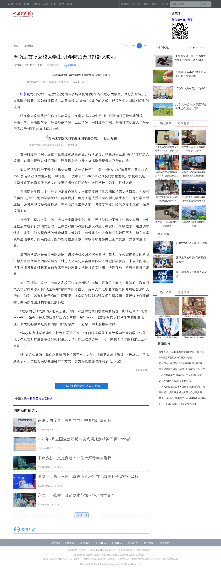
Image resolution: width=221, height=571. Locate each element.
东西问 (36, 4)
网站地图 (165, 542)
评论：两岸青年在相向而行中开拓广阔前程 (74, 420)
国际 (45, 4)
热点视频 (165, 123)
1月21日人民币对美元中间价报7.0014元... (179, 404)
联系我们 (85, 542)
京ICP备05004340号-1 (143, 559)
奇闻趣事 (183, 123)
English (164, 4)
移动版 (125, 4)
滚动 (18, 4)
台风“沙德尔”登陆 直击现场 (191, 243)
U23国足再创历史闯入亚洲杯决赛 (175, 357)
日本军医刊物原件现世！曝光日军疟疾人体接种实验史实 (166, 150)
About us (69, 542)
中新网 (25, 94)
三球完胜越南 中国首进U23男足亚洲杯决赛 (180, 375)
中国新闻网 (52, 65)
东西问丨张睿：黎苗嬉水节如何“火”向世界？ (76, 495)
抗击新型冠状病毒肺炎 (38, 398)
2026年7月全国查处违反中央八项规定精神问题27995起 (84, 439)
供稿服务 (117, 542)
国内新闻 (27, 45)
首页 (10, 4)
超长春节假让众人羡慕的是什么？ (176, 381)
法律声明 (133, 542)
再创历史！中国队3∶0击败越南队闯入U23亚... (181, 363)
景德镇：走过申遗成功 (194, 316)
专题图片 (183, 292)
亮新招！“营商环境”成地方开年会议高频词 (180, 392)
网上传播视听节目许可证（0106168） (63, 559)
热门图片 (165, 292)
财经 (61, 4)
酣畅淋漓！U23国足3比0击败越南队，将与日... (182, 352)
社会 (53, 4)
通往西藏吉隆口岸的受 (194, 337)
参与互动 (71, 65)
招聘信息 (149, 542)
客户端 (136, 4)
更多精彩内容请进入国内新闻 (81, 386)
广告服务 (101, 542)
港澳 (69, 4)
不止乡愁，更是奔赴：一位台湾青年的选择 (74, 458)
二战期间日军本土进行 (167, 316)
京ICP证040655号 (92, 559)
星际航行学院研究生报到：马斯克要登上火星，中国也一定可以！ (166, 176)
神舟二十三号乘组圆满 (167, 337)
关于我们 (56, 542)
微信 (146, 4)
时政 (26, 4)
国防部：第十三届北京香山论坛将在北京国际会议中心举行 (88, 477)
